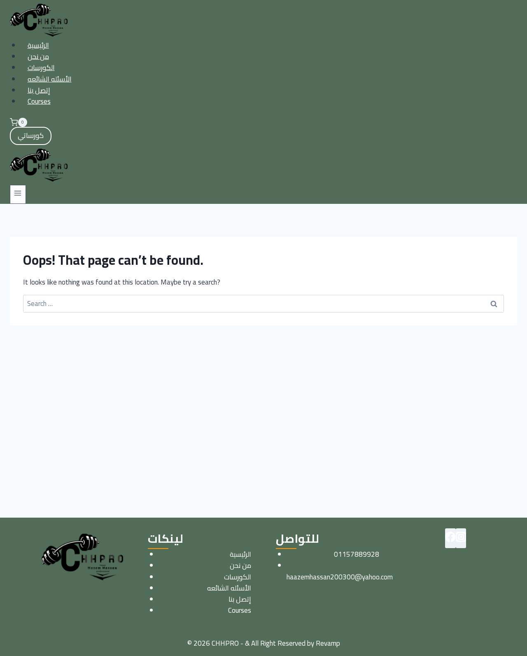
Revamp (328, 643)
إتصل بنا (39, 90)
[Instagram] (461, 538)
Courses (39, 101)
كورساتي (31, 135)
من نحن (38, 56)
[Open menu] (18, 194)
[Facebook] (450, 538)
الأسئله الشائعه (50, 79)
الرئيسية (38, 45)
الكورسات (41, 67)
